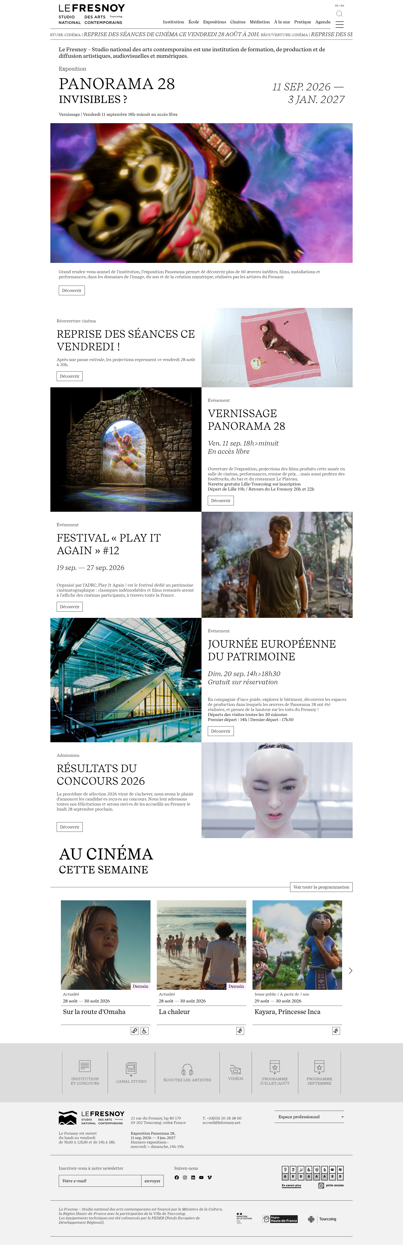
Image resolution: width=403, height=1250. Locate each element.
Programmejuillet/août (275, 1081)
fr (336, 5)
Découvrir (71, 290)
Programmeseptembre (319, 1081)
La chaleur (174, 1011)
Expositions (214, 21)
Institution (173, 21)
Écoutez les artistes (187, 1080)
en (342, 5)
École (193, 21)
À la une (282, 21)
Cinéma (238, 21)
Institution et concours (85, 1081)
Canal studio (131, 1081)
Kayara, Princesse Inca (288, 1011)
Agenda (323, 21)
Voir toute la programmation (321, 887)
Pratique (302, 21)
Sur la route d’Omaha (94, 1011)
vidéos (235, 1078)
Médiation (260, 21)
